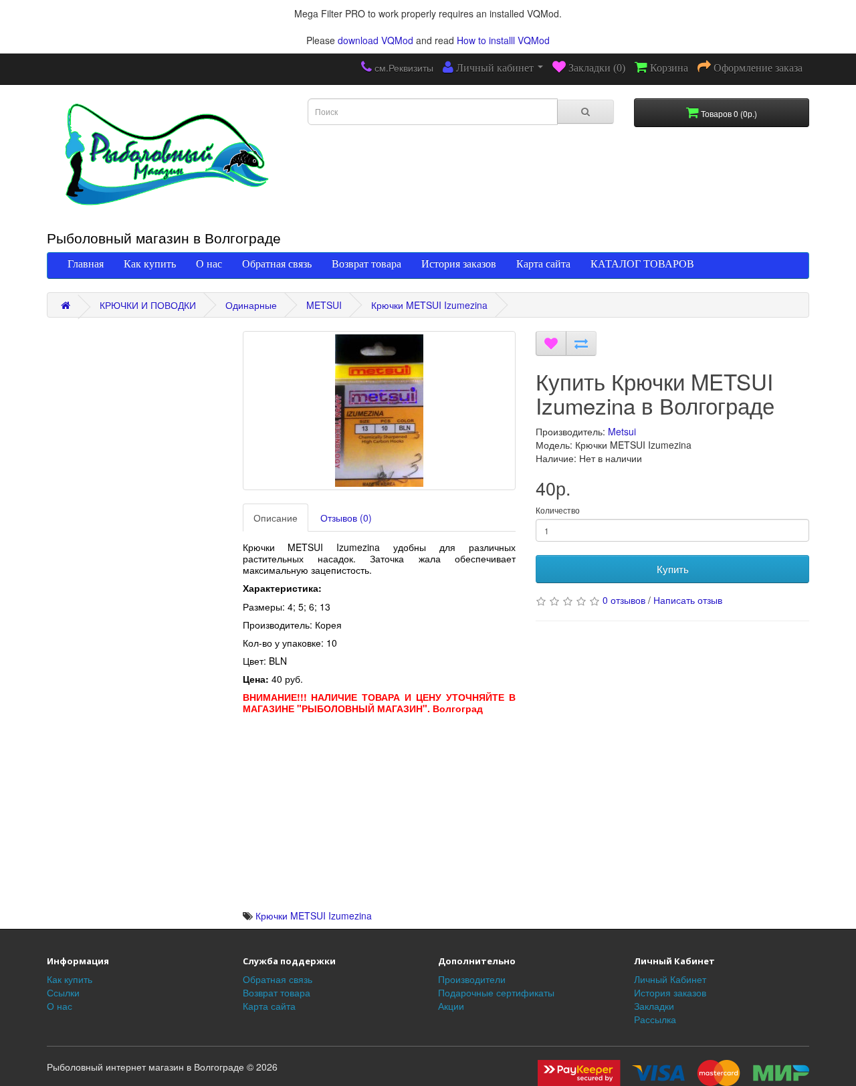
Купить (673, 569)
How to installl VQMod (503, 40)
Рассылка (655, 1019)
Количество (558, 510)
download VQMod (375, 40)
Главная (86, 263)
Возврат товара (366, 263)
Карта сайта (543, 263)
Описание (275, 517)
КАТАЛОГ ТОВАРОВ (642, 263)
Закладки (654, 1005)
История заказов (458, 263)
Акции (451, 1005)
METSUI (324, 305)
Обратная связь (277, 263)
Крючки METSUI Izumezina (429, 305)
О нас (209, 263)
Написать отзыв (687, 600)
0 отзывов (624, 600)
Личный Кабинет (670, 979)
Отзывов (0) (346, 517)
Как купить (150, 263)
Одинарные (251, 305)
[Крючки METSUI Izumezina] (379, 410)
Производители (472, 979)
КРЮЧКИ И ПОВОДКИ (148, 305)
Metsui (622, 431)
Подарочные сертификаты (496, 992)
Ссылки (63, 992)
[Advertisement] (379, 815)
